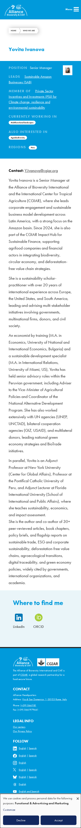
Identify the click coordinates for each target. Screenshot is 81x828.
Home (13, 30)
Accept (58, 820)
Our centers (19, 727)
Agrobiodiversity (18, 137)
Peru (33, 147)
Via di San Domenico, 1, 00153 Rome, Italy (44, 699)
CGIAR (23, 675)
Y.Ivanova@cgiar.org (41, 170)
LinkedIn (19, 626)
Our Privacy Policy (22, 731)
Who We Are (29, 30)
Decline (20, 820)
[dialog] (40, 811)
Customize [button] (9, 810)
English (22, 748)
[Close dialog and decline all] (78, 796)
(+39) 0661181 (28, 705)
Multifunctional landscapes (22, 122)
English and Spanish (29, 791)
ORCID (38, 626)
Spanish (33, 748)
